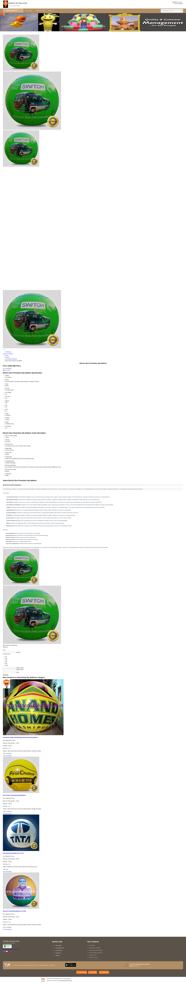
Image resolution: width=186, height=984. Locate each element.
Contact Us (51, 10)
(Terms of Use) (67, 978)
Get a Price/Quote (7, 368)
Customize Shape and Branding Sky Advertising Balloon (20, 737)
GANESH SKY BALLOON (17, 4)
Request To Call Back (8, 353)
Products (7, 357)
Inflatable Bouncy (93, 955)
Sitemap (58, 955)
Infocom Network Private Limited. (65, 980)
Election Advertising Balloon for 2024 (14, 911)
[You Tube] (7, 952)
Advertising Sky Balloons (11, 359)
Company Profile (40, 10)
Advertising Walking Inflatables (96, 950)
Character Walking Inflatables (95, 952)
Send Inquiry (8, 351)
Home (6, 355)
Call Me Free (105, 972)
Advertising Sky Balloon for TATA (13, 853)
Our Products (11, 10)
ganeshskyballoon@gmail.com (11, 949)
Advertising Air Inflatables (94, 948)
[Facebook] (4, 952)
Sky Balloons (92, 945)
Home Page (28, 10)
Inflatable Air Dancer (93, 957)
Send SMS (93, 972)
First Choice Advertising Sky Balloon (14, 795)
